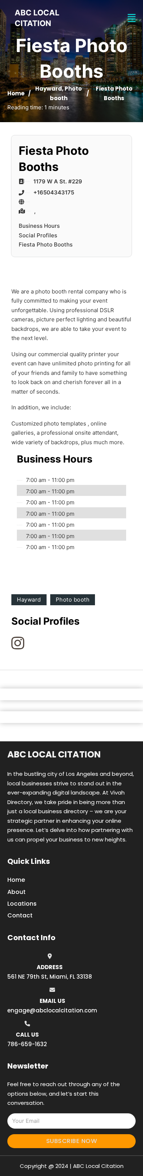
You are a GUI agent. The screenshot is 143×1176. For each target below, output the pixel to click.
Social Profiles (38, 235)
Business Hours (39, 225)
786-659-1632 (27, 1044)
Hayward (48, 88)
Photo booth (73, 599)
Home (16, 93)
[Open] (132, 18)
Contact (20, 915)
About (16, 892)
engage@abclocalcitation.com (52, 1010)
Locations (22, 903)
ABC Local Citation (54, 754)
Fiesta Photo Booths (46, 244)
